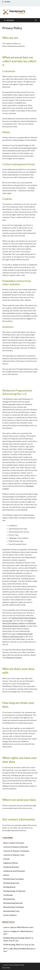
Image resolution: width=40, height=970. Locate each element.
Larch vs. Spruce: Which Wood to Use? (18, 927)
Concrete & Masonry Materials (15, 847)
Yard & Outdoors (10, 915)
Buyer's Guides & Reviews (13, 843)
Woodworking (9, 899)
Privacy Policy (6, 967)
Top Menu (7, 1)
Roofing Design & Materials (14, 891)
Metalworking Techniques (13, 879)
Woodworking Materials (13, 903)
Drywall (6, 859)
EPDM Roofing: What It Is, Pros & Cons (18, 945)
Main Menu (10, 20)
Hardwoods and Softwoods (14, 871)
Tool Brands (8, 895)
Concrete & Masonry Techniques (16, 851)
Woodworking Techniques (13, 907)
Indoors (6, 875)
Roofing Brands (9, 887)
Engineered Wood (10, 863)
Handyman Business (11, 867)
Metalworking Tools (11, 883)
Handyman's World (18, 965)
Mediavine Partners (14, 657)
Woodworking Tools (11, 911)
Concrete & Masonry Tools (13, 855)
